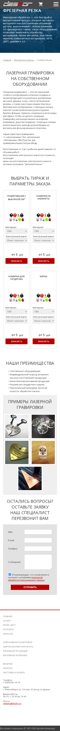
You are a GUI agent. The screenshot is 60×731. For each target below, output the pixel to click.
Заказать (16, 260)
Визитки (7, 663)
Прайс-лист (9, 625)
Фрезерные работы (24, 60)
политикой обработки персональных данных (26, 579)
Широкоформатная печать (18, 646)
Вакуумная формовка (15, 655)
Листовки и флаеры (14, 672)
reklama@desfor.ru (12, 703)
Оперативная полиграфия (17, 642)
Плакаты (7, 668)
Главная (7, 60)
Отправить (30, 587)
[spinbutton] (38, 531)
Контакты (8, 629)
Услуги (6, 620)
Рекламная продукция (15, 651)
